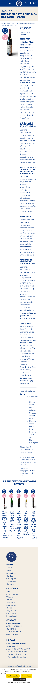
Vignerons (11, 581)
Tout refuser (26, 676)
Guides (9, 576)
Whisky (9, 597)
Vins (16, 23)
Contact (10, 584)
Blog (8, 570)
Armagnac (11, 602)
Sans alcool (11, 616)
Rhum (9, 600)
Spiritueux (11, 605)
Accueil (4, 23)
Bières (9, 608)
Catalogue (11, 579)
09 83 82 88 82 (12, 634)
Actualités (11, 573)
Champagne (12, 594)
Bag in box (11, 610)
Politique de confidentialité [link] (19, 682)
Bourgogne (22, 23)
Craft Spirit (11, 613)
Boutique (10, 23)
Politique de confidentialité (15, 666)
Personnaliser (19, 679)
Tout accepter (13, 676)
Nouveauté (29, 473)
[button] (15, 31)
